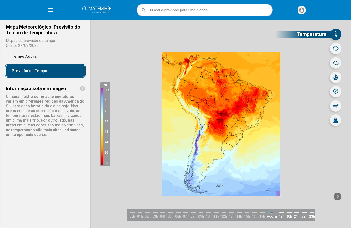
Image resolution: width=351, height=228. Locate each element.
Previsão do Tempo (29, 70)
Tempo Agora (24, 56)
